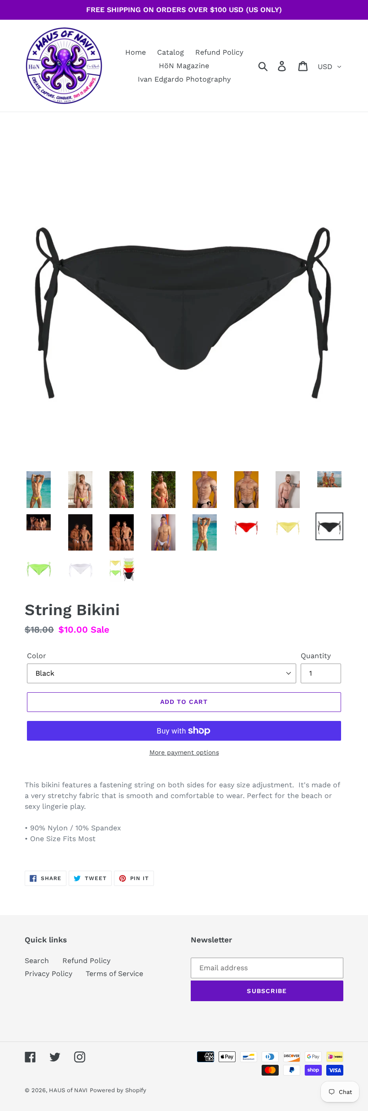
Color (36, 655)
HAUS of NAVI (68, 1090)
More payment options (184, 752)
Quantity (316, 655)
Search (37, 960)
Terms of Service (114, 973)
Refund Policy (86, 960)
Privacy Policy (48, 973)
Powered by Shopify (118, 1090)
